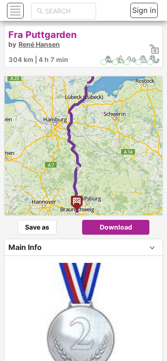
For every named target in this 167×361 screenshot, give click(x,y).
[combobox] (67, 11)
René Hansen (39, 44)
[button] (14, 10)
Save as (37, 227)
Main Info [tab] (25, 247)
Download (116, 227)
